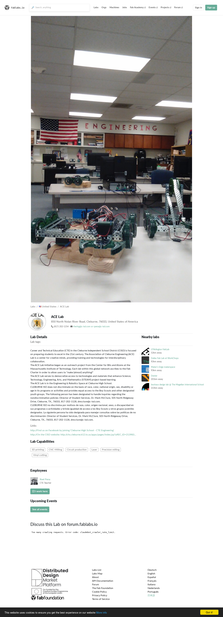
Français (152, 581)
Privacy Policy (99, 595)
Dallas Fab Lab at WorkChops (165, 358)
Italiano (151, 584)
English (151, 573)
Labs (96, 7)
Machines (114, 7)
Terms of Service (101, 599)
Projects (165, 7)
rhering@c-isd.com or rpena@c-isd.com (91, 327)
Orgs (103, 7)
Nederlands (154, 588)
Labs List (96, 570)
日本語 (151, 595)
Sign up (211, 7)
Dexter (154, 376)
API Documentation (102, 581)
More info (101, 612)
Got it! (209, 612)
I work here (41, 491)
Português (153, 592)
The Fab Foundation (102, 588)
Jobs (124, 7)
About (95, 577)
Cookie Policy (99, 592)
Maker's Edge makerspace (163, 367)
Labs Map (97, 573)
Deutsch (152, 570)
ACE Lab (64, 306)
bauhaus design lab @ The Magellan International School (177, 385)
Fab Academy (137, 7)
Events (152, 7)
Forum (177, 7)
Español (152, 577)
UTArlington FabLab (160, 349)
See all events (39, 509)
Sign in (198, 7)
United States (48, 306)
